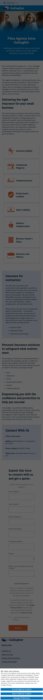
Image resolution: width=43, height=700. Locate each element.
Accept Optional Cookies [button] (21, 689)
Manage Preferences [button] (22, 698)
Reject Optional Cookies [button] (21, 694)
